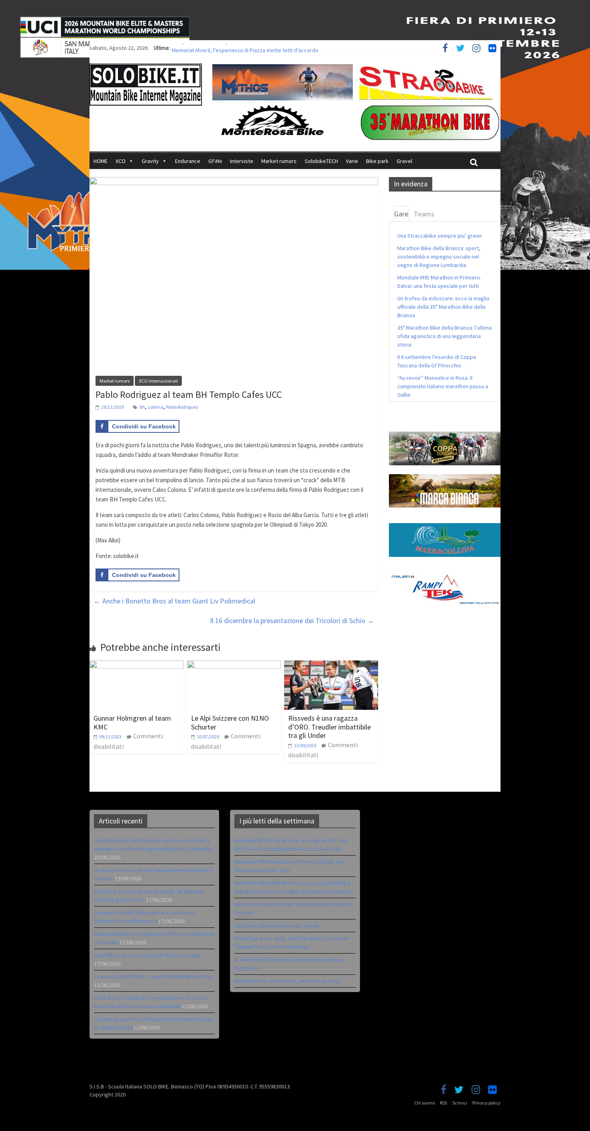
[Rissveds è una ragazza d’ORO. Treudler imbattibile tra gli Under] (331, 665)
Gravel (404, 161)
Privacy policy (486, 1103)
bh (142, 407)
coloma (155, 407)
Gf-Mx (215, 161)
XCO (121, 161)
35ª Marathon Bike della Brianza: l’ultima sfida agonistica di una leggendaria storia (444, 336)
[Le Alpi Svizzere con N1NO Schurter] (234, 665)
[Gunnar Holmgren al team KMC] (136, 665)
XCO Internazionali (158, 381)
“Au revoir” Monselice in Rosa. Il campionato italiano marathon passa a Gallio (442, 386)
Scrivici (459, 1103)
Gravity (150, 161)
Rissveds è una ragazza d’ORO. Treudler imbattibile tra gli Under (329, 726)
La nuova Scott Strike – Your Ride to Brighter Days (153, 976)
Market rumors (279, 161)
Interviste (241, 161)
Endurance (187, 161)
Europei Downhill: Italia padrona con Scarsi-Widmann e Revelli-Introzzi (254, 47)
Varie (352, 161)
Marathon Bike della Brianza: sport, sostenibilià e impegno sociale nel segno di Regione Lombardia (438, 257)
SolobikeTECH (321, 161)
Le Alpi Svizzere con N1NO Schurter (230, 722)
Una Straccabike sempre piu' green (276, 925)
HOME (101, 161)
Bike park (377, 161)
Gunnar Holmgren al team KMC (132, 722)
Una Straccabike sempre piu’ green (439, 235)
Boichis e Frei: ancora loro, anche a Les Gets (287, 980)
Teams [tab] (424, 213)
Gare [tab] (401, 213)
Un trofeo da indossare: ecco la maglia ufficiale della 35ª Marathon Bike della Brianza (443, 307)
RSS (443, 1103)
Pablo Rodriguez (182, 407)
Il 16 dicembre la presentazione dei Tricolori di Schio (292, 620)
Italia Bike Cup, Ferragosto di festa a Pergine (147, 955)
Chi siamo (424, 1103)
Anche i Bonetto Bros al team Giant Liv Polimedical (174, 600)
